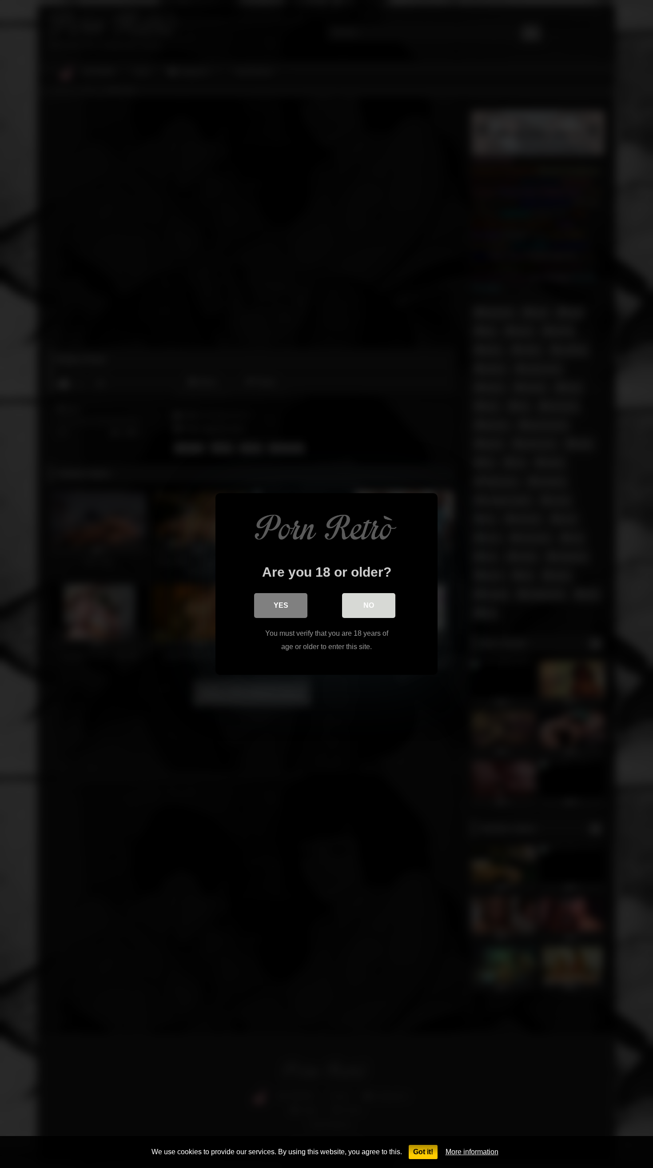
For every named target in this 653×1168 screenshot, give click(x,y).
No (368, 605)
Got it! (423, 1152)
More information (472, 1152)
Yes (281, 605)
